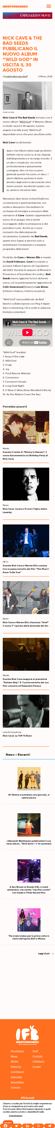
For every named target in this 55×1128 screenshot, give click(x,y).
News (14, 1056)
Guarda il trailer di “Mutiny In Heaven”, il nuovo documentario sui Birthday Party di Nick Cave (25, 455)
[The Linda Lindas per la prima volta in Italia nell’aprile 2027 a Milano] (28, 920)
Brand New (17, 1082)
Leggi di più (44, 954)
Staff (35, 1051)
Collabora (38, 1061)
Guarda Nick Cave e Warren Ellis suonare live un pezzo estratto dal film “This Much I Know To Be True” (26, 569)
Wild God (25, 122)
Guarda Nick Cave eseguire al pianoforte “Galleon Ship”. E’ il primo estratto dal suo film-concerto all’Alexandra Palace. (26, 682)
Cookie (37, 1067)
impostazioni (15, 1116)
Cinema (15, 1087)
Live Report (17, 1072)
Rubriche (16, 1067)
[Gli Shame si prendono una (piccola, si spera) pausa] (28, 778)
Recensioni (17, 1051)
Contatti (37, 1056)
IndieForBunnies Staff (16, 77)
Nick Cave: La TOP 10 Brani (17, 736)
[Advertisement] (27, 989)
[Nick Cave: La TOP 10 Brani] (26, 711)
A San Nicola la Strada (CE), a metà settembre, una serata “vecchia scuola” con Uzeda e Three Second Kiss (29, 890)
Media (14, 1061)
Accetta (8, 1123)
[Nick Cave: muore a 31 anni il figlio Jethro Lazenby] (26, 484)
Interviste (16, 1077)
